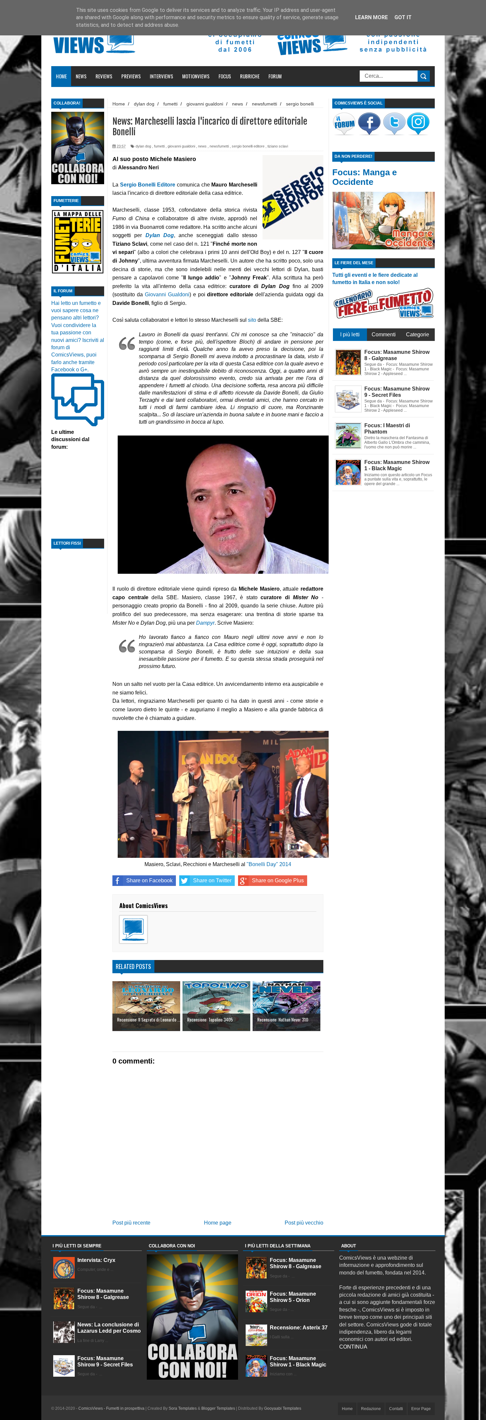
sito (252, 320)
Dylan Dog (159, 235)
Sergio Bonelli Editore (147, 185)
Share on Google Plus (278, 880)
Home (61, 76)
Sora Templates (183, 1408)
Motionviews (196, 76)
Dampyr (205, 623)
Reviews (104, 76)
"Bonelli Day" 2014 (269, 864)
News (81, 76)
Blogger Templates (218, 1408)
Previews (131, 76)
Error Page (421, 1408)
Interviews (161, 76)
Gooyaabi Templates (282, 1408)
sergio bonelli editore (248, 146)
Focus (225, 76)
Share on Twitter (212, 880)
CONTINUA (353, 1347)
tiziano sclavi (277, 146)
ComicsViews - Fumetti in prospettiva (111, 1408)
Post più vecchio (304, 1223)
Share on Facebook (149, 880)
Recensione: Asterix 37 (299, 1327)
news (202, 146)
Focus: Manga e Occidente (364, 177)
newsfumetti (219, 146)
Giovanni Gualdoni (167, 294)
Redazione (371, 1408)
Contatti (396, 1408)
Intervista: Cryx (96, 1260)
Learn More (371, 17)
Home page (217, 1223)
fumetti (159, 146)
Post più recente (131, 1223)
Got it (403, 17)
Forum (275, 76)
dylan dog (143, 146)
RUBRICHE (250, 76)
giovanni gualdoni (181, 146)
